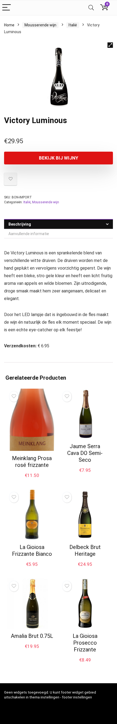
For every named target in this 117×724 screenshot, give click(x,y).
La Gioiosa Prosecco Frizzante (85, 643)
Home (9, 25)
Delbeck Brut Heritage (85, 550)
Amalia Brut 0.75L (32, 636)
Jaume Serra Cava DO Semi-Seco (85, 453)
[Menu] (6, 8)
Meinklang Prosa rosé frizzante (32, 461)
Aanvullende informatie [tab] (28, 234)
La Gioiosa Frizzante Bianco (32, 550)
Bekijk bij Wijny (58, 158)
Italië (73, 25)
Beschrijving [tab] (19, 224)
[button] (110, 45)
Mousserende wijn (40, 25)
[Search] (91, 8)
